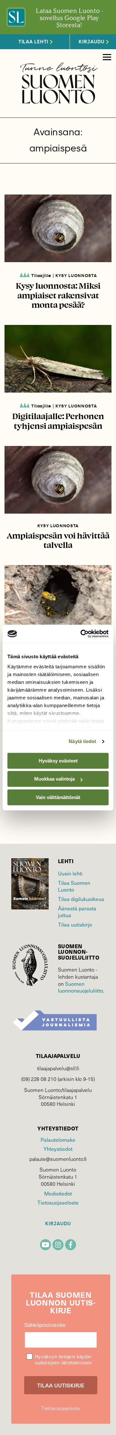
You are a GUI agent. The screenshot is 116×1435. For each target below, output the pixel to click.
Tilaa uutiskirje (75, 924)
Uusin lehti (70, 873)
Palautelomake (58, 1139)
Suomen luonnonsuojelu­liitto (80, 987)
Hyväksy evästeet (58, 760)
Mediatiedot (58, 1193)
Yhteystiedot (58, 1148)
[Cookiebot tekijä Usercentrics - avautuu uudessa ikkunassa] (82, 633)
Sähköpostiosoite (44, 1325)
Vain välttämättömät (58, 797)
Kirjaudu (58, 1223)
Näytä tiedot (82, 741)
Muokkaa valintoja (54, 779)
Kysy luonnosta (76, 275)
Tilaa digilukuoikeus (81, 898)
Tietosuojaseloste (57, 1202)
